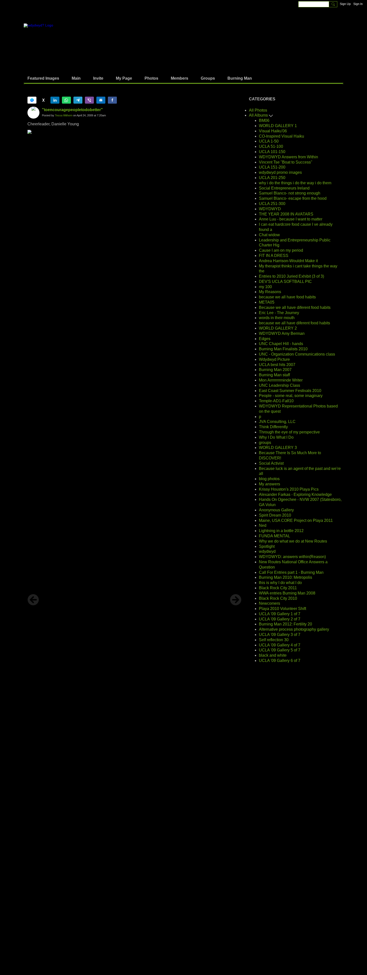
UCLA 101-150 (272, 152)
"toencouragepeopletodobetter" (72, 110)
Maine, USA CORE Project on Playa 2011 (296, 520)
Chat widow (269, 235)
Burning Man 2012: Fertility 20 (285, 624)
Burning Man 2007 (275, 370)
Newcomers (269, 603)
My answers (269, 484)
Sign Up (345, 4)
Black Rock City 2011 (278, 588)
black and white (273, 655)
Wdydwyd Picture (274, 359)
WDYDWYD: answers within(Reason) (292, 557)
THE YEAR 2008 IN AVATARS (286, 214)
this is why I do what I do (280, 583)
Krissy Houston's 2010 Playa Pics (289, 489)
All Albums (259, 115)
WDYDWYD (270, 209)
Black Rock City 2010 (278, 598)
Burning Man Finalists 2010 (283, 349)
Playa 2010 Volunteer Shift (282, 608)
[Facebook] (112, 100)
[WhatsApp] (66, 100)
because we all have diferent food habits (294, 323)
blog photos (269, 479)
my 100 (265, 287)
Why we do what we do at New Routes (293, 541)
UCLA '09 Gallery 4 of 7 (279, 645)
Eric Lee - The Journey (279, 313)
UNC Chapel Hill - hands (281, 344)
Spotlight (267, 546)
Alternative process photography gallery (294, 629)
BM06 (264, 120)
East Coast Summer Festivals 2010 (290, 391)
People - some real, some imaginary (291, 395)
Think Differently (273, 427)
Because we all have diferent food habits (295, 307)
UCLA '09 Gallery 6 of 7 (279, 660)
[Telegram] (77, 100)
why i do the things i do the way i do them (295, 183)
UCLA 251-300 (272, 203)
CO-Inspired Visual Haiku (281, 136)
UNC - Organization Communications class (297, 354)
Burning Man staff (274, 375)
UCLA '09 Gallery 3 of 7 (279, 634)
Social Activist (271, 463)
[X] (43, 100)
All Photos (258, 110)
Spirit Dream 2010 (275, 515)
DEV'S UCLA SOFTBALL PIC (285, 281)
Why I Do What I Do (276, 437)
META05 (266, 302)
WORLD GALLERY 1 (278, 126)
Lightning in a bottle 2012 (281, 531)
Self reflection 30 (274, 640)
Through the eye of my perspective (289, 432)
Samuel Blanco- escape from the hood (293, 198)
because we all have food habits (287, 297)
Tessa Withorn (63, 115)
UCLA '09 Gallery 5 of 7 (279, 650)
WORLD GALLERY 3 (278, 447)
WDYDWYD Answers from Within (288, 157)
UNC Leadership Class (279, 385)
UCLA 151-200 (272, 167)
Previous (33, 599)
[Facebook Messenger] (31, 100)
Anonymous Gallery (276, 510)
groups (265, 442)
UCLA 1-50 (269, 141)
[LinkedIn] (54, 100)
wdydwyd (267, 551)
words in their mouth (277, 318)
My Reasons (270, 292)
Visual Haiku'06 (273, 131)
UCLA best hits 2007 (277, 365)
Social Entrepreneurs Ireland (284, 188)
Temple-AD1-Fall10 (276, 401)
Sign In (358, 4)
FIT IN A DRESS (273, 255)
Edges (264, 339)
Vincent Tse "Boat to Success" (285, 162)
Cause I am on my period (281, 250)
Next (235, 599)
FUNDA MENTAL (274, 536)
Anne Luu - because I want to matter (290, 219)
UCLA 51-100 (271, 146)
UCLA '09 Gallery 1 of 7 (279, 614)
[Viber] (89, 100)
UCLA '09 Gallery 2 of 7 (279, 619)
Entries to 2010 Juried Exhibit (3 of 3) (291, 276)
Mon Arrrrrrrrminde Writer (281, 380)
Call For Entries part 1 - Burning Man (291, 572)
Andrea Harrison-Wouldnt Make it (288, 261)
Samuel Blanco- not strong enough (289, 193)
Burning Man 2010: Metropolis (285, 577)
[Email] (100, 100)
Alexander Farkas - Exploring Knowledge (295, 494)
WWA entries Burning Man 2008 (287, 593)
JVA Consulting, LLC (277, 421)
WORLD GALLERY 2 (278, 328)
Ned (262, 525)
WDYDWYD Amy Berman (282, 333)
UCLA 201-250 (272, 178)
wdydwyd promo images (280, 172)
